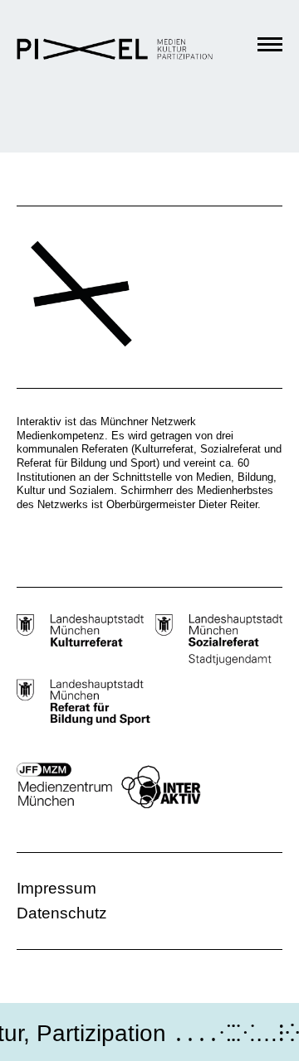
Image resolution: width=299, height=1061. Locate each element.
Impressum (56, 888)
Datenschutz (62, 913)
